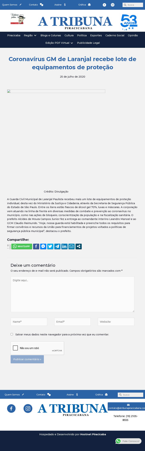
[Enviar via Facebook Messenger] (43, 246)
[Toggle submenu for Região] (35, 35)
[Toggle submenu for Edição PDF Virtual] (72, 43)
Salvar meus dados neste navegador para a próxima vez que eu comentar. (62, 334)
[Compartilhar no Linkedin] (64, 246)
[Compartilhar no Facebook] (36, 246)
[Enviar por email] (71, 246)
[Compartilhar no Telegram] (57, 246)
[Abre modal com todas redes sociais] (79, 246)
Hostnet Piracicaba (93, 434)
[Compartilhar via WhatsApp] (21, 246)
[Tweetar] (50, 246)
